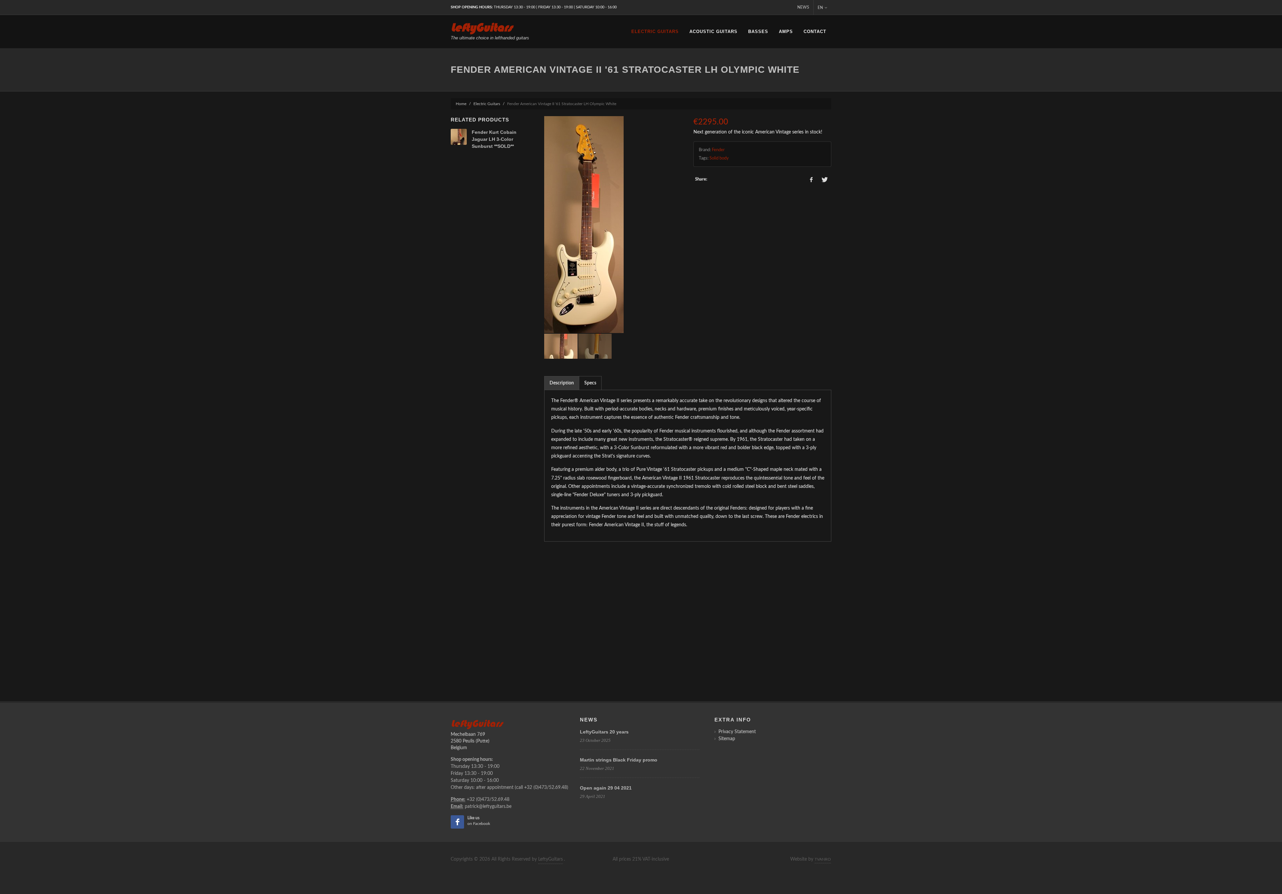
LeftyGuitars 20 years (604, 731)
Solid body (719, 158)
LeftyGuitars (550, 859)
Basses (758, 31)
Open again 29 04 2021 (606, 788)
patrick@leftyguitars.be (488, 806)
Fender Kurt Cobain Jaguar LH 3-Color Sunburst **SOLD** (494, 139)
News (803, 7)
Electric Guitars (655, 31)
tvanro (823, 859)
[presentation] (562, 383)
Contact (815, 31)
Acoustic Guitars (713, 31)
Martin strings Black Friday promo (618, 760)
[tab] (561, 383)
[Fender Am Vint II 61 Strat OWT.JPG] (613, 224)
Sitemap (726, 738)
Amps (786, 31)
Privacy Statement (737, 731)
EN (820, 8)
